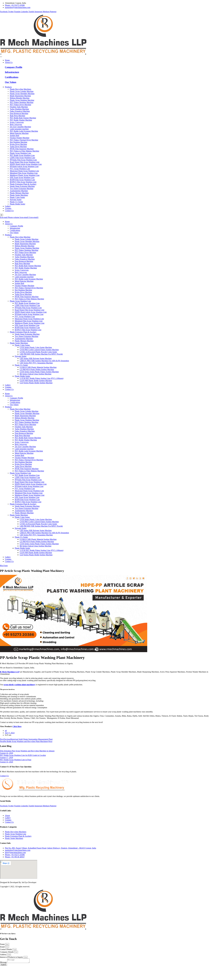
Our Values (10, 82)
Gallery (8, 206)
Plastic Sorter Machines (19, 343)
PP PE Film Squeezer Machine (27, 297)
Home (7, 60)
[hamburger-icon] (1, 56)
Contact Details (6, 949)
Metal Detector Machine (24, 281)
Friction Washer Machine (24, 286)
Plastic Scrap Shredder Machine (27, 241)
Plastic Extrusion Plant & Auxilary (23, 332)
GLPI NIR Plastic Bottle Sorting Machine (36, 381)
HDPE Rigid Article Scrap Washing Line (31, 312)
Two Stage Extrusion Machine (26, 336)
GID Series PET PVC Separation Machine (36, 363)
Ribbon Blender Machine (24, 246)
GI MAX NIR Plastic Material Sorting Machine (38, 367)
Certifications (11, 77)
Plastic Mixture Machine (24, 341)
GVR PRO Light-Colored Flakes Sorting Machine (39, 350)
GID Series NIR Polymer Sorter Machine (36, 358)
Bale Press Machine (22, 263)
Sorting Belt (19, 283)
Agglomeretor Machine (24, 339)
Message (3, 962)
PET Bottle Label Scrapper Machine (29, 279)
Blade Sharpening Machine (25, 244)
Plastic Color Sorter (22, 345)
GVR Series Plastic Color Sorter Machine (36, 347)
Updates (8, 208)
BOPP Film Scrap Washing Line (27, 327)
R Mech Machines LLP (10, 672)
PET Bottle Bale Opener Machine (28, 266)
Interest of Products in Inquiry (12, 957)
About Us (9, 62)
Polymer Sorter (20, 356)
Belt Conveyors (21, 272)
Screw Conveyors (22, 270)
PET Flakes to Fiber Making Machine (29, 299)
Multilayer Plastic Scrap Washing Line (29, 323)
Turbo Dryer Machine (23, 294)
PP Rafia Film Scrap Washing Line (28, 308)
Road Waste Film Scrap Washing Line (29, 310)
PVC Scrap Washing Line (25, 316)
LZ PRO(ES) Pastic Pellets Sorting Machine (37, 369)
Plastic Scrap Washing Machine (27, 248)
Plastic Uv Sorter (21, 365)
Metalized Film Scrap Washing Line (29, 321)
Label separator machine (24, 277)
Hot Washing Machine (23, 290)
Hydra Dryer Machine (23, 292)
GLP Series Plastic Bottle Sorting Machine (36, 383)
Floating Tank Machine (24, 255)
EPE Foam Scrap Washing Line (27, 325)
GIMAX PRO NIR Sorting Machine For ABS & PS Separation (44, 361)
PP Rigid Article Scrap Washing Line (29, 314)
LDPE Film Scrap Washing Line (27, 305)
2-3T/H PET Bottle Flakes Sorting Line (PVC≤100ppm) (41, 378)
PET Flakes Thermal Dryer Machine (29, 288)
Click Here (17, 726)
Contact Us (9, 211)
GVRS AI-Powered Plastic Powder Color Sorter (38, 352)
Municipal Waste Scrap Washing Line (29, 319)
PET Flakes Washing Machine (26, 250)
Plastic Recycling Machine (20, 237)
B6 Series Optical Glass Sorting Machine (35, 374)
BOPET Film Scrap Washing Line (28, 330)
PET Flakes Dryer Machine (25, 252)
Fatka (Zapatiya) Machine (25, 259)
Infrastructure (12, 72)
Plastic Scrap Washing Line (20, 301)
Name (2, 944)
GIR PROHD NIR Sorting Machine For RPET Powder (41, 354)
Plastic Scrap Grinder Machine (26, 239)
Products (8, 87)
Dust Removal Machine (24, 261)
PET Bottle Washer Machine (26, 268)
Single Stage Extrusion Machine (27, 334)
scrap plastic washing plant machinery (19, 685)
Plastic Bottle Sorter (22, 376)
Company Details (7, 952)
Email (2, 947)
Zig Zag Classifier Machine (25, 274)
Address (3, 954)
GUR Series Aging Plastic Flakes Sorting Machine (39, 372)
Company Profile (13, 67)
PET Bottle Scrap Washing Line (27, 303)
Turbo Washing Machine (24, 257)
